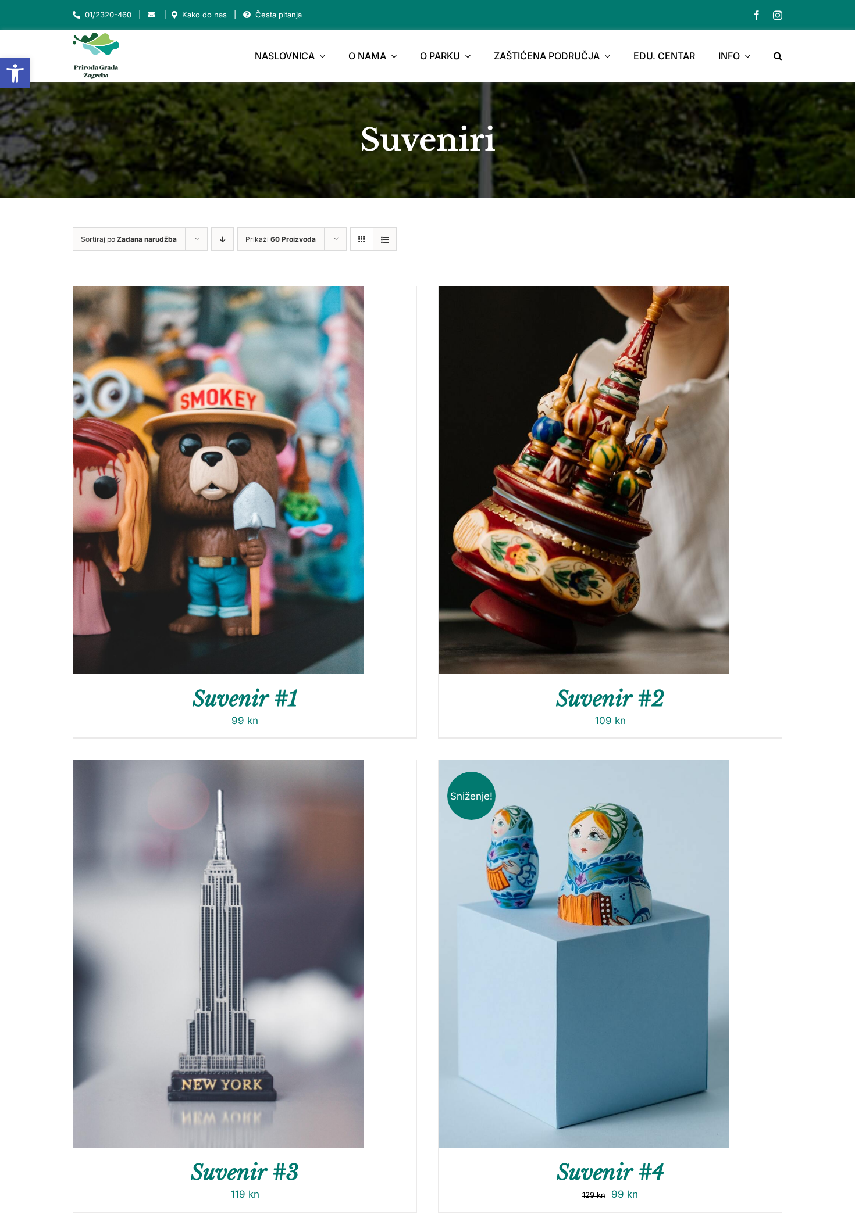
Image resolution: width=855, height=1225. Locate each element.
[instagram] (777, 15)
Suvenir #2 (610, 699)
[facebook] (756, 15)
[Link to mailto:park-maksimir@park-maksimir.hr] (151, 15)
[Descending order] (222, 239)
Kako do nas (204, 14)
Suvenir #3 (245, 1172)
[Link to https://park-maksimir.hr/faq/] (247, 15)
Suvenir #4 (610, 1172)
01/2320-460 (108, 14)
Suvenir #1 (245, 699)
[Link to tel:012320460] (76, 15)
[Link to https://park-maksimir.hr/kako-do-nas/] (174, 15)
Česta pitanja (278, 14)
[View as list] (384, 239)
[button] (15, 73)
